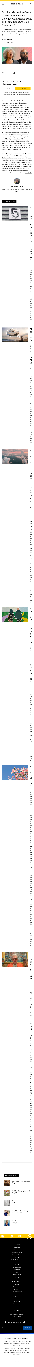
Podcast (17, 1257)
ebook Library (17, 1267)
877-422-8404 (17, 1316)
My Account (17, 1289)
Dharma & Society (17, 1255)
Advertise (17, 1301)
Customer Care (17, 1287)
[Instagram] (13, 1236)
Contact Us (17, 1310)
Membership (17, 1281)
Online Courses (17, 1274)
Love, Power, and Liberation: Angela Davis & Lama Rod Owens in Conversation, (16, 107)
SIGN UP (23, 88)
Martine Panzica (8, 39)
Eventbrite (28, 173)
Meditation (17, 1247)
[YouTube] (21, 1236)
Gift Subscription (17, 1291)
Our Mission (17, 1299)
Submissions (17, 1304)
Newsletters (17, 1269)
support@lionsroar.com (17, 1314)
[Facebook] (4, 1236)
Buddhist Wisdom (17, 1252)
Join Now (17, 1284)
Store (17, 1272)
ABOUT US (17, 1296)
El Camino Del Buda (17, 1260)
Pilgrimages (17, 1277)
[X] (30, 1236)
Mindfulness (17, 1250)
